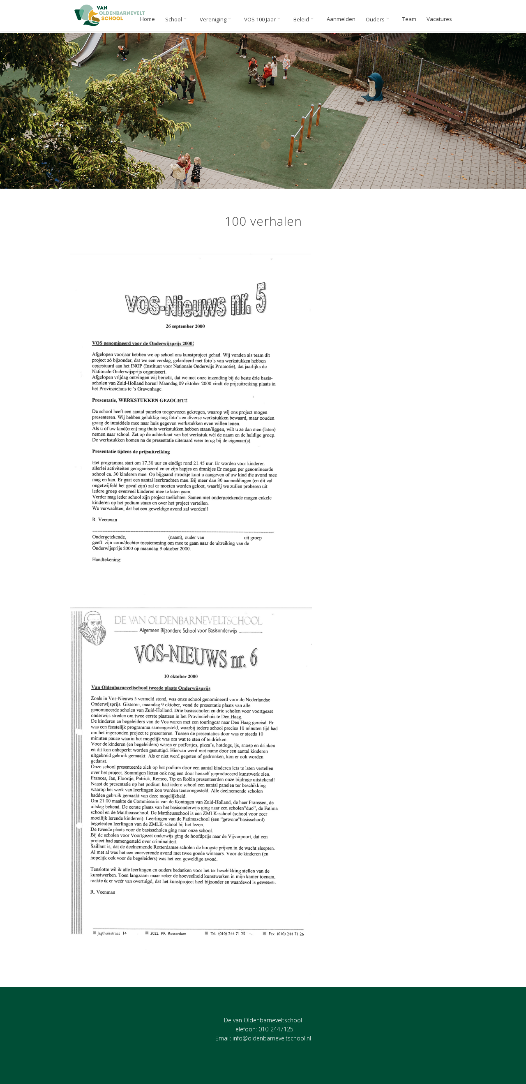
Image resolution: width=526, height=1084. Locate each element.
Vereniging (214, 19)
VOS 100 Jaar (260, 19)
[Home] (110, 15)
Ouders (376, 19)
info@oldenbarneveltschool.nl (272, 1038)
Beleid (301, 19)
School (174, 19)
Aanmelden (341, 19)
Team (409, 19)
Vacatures (439, 19)
